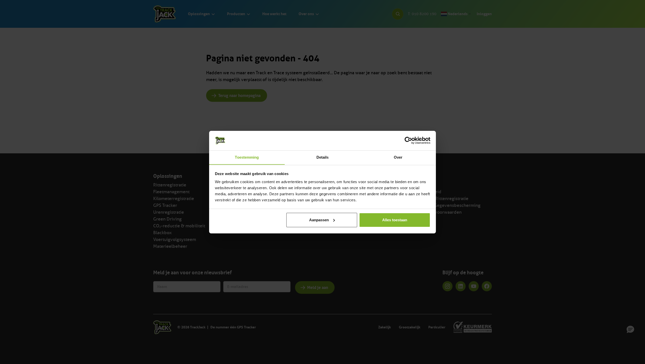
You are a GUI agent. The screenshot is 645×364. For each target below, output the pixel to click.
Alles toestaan (394, 220)
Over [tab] (398, 157)
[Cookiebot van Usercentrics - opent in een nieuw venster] (408, 140)
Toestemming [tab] (247, 157)
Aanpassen (319, 220)
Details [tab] (322, 157)
